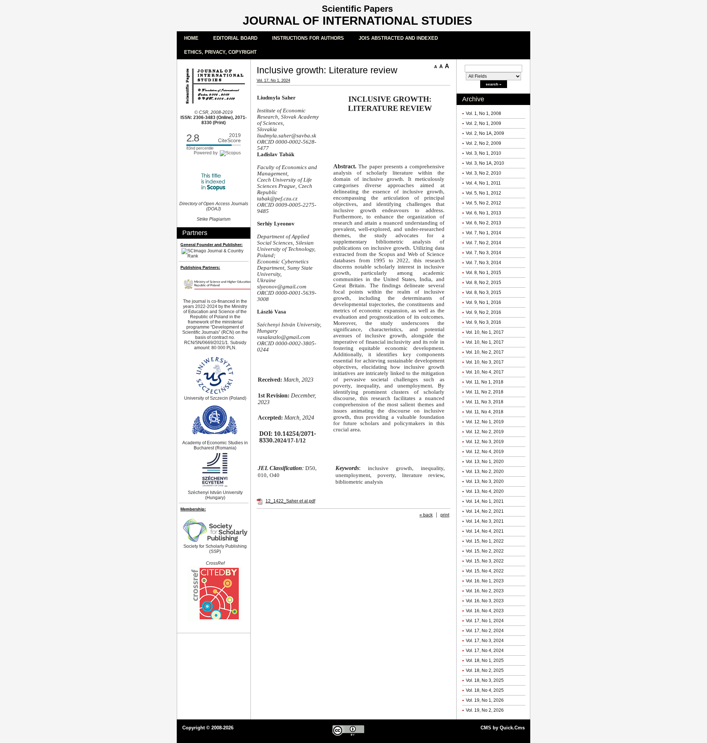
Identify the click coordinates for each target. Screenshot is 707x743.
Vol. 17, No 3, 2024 (485, 640)
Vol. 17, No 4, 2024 (485, 650)
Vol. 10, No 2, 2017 (485, 352)
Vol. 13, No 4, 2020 (485, 491)
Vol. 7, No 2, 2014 (483, 242)
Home (191, 38)
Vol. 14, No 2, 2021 (485, 511)
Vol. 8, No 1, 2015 (483, 272)
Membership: (193, 509)
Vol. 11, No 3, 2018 (484, 401)
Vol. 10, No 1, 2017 (485, 332)
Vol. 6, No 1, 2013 (483, 212)
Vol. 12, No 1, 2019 (485, 421)
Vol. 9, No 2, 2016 (483, 312)
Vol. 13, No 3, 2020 (485, 481)
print (444, 515)
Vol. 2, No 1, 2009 (483, 123)
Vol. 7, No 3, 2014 (483, 252)
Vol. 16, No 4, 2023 (485, 610)
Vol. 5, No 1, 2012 (483, 193)
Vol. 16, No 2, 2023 (485, 590)
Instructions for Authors (308, 38)
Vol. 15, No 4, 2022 (485, 571)
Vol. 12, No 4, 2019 (485, 451)
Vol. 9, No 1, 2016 (483, 302)
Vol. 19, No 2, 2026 (485, 710)
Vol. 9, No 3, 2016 (483, 322)
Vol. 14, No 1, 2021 (485, 501)
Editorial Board (235, 38)
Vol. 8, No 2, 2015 (483, 282)
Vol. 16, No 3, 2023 (485, 600)
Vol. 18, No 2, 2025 (485, 670)
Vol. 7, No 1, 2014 (483, 232)
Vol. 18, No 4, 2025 (485, 690)
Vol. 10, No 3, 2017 (485, 362)
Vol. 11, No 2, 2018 (484, 392)
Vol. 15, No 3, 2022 (485, 561)
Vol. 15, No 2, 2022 (485, 551)
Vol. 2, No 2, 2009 (483, 143)
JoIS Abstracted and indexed (398, 38)
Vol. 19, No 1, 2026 (485, 700)
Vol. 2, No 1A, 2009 (485, 133)
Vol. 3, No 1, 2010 (483, 153)
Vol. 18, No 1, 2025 (485, 660)
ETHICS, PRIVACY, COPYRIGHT (220, 52)
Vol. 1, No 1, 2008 (483, 113)
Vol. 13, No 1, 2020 (485, 461)
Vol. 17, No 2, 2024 (485, 630)
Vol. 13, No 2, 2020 (485, 471)
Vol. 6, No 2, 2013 (483, 222)
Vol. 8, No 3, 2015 (483, 292)
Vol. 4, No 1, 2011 (483, 183)
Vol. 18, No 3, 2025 (485, 680)
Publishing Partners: (200, 267)
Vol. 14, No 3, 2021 (485, 521)
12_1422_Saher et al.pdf (290, 501)
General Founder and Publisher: (211, 244)
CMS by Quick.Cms (503, 727)
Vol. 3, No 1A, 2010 (485, 163)
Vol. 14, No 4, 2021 (485, 531)
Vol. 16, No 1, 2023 (485, 580)
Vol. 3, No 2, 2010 (483, 173)
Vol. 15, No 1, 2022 (485, 541)
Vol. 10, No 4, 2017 (485, 372)
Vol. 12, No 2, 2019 (485, 431)
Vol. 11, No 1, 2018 (484, 382)
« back (426, 515)
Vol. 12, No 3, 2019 (485, 441)
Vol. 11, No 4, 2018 (484, 411)
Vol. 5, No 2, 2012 (483, 203)
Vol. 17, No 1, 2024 (485, 620)
